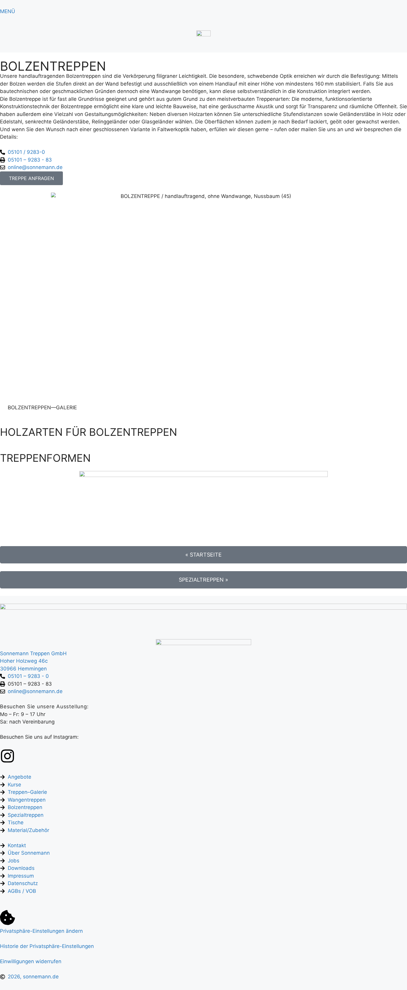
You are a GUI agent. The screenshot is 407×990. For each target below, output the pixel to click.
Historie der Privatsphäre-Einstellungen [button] (47, 946)
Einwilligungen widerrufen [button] (30, 961)
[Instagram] (7, 756)
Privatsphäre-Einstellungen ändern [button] (41, 931)
